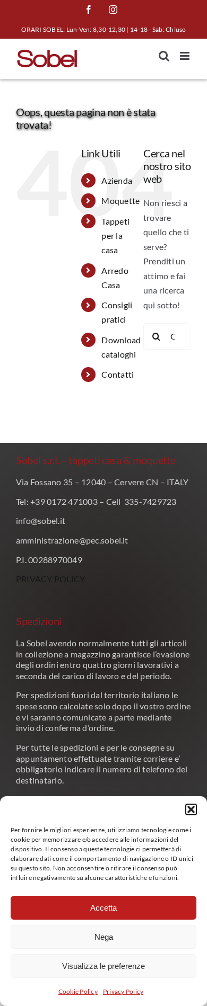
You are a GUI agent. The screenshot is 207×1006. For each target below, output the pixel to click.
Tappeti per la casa (115, 235)
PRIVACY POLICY (50, 579)
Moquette (120, 200)
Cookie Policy (78, 991)
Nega (103, 936)
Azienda (116, 180)
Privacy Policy (123, 991)
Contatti (117, 374)
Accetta (103, 907)
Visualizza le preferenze (103, 966)
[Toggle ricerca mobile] (164, 55)
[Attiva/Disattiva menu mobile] (185, 55)
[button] (191, 809)
